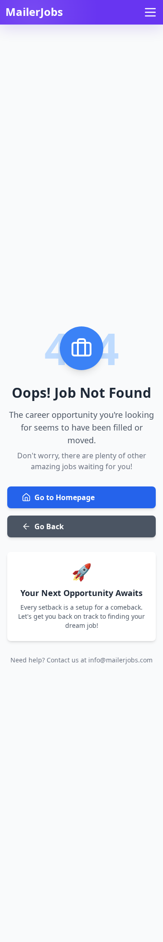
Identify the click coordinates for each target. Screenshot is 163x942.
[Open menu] (150, 12)
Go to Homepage (64, 497)
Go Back (49, 526)
